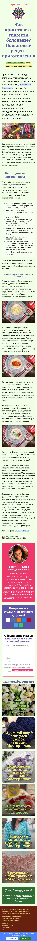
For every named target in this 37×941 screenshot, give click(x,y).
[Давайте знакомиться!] (18, 554)
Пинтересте (11, 898)
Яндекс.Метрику (18, 935)
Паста (28, 63)
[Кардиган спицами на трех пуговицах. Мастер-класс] (19, 840)
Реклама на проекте (7, 925)
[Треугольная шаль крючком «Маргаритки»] (18, 867)
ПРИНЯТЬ (25, 938)
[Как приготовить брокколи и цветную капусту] (19, 705)
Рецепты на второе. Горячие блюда (19, 66)
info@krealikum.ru (25, 913)
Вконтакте (27, 896)
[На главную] (18, 18)
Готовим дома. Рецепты (15, 63)
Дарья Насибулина (23, 911)
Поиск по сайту (6, 927)
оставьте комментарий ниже (18, 588)
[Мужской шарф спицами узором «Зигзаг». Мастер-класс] (19, 739)
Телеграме (23, 898)
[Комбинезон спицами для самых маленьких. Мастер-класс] (19, 772)
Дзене (18, 896)
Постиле (18, 901)
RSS (3, 929)
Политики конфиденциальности (21, 667)
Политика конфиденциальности (11, 920)
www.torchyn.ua (22, 531)
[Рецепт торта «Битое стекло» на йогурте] (18, 800)
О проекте (5, 923)
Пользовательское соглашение (11, 918)
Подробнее (12, 938)
